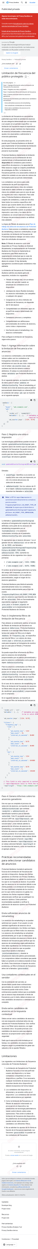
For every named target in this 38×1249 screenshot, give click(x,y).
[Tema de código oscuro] (31, 400)
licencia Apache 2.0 (15, 1185)
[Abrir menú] (3, 2)
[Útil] (16, 63)
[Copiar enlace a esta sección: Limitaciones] (19, 1056)
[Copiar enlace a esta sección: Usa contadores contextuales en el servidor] (12, 977)
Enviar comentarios (11, 68)
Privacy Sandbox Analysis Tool (12, 1227)
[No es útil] (20, 63)
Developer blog (7, 1205)
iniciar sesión (15, 1155)
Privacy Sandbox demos (10, 1230)
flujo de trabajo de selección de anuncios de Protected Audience (19, 226)
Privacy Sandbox (7, 59)
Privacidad (15, 1239)
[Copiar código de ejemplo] (34, 400)
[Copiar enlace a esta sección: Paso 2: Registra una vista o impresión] (14, 437)
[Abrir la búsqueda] (22, 2)
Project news (6, 1209)
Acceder (32, 2)
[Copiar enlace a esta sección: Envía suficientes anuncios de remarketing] (16, 916)
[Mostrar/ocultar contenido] (15, 83)
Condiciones (6, 1239)
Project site (5, 1218)
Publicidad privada (11, 9)
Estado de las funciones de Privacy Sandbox (16, 31)
